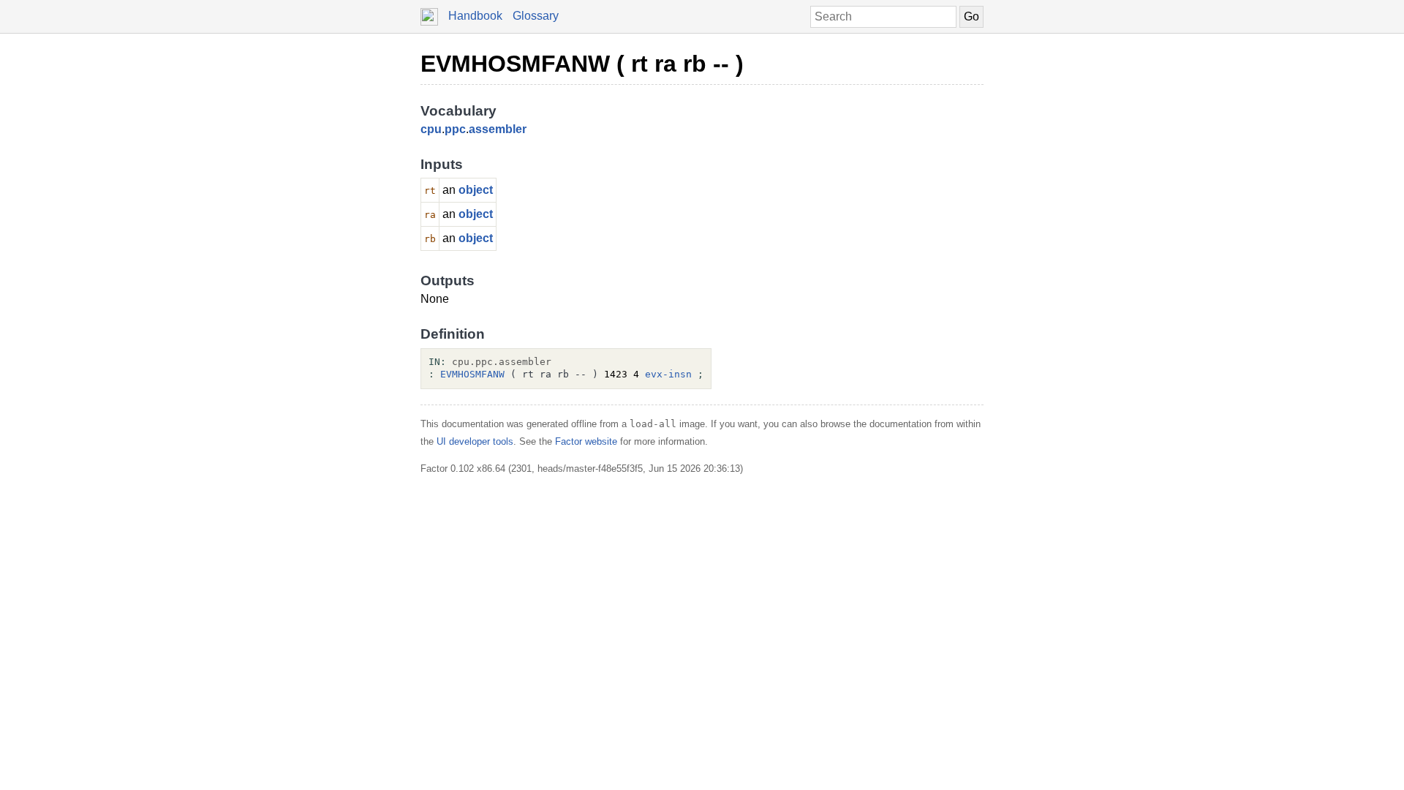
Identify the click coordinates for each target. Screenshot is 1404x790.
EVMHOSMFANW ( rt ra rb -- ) (582, 63)
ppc (455, 129)
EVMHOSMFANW (472, 374)
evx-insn (668, 374)
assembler (497, 129)
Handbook (475, 16)
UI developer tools (475, 441)
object (475, 190)
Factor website (586, 441)
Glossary (536, 16)
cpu (431, 129)
